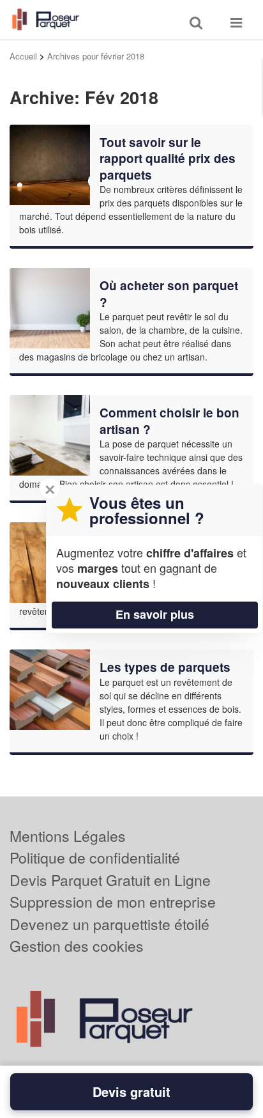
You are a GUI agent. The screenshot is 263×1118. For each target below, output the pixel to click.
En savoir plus (155, 614)
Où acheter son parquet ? (169, 294)
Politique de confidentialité (95, 857)
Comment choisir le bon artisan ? (169, 421)
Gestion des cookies (77, 945)
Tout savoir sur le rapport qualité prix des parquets (168, 158)
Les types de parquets (165, 667)
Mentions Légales (68, 835)
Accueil (23, 56)
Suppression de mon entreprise (113, 901)
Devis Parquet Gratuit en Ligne (110, 879)
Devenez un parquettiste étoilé (109, 924)
